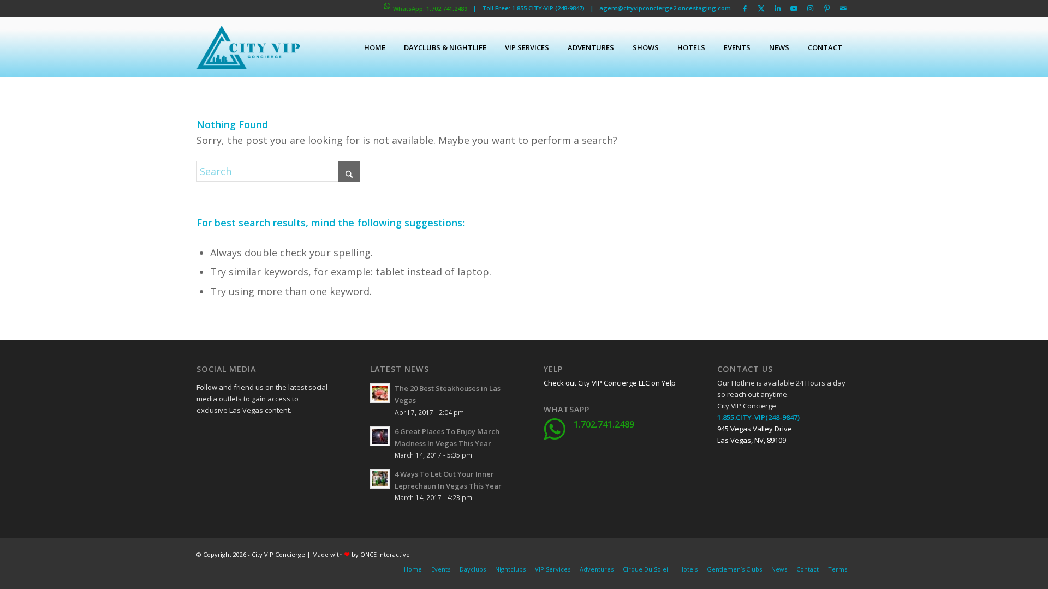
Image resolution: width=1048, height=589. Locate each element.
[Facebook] (204, 435)
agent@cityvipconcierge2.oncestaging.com (665, 8)
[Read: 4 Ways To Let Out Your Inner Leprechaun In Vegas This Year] (380, 479)
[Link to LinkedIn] (777, 8)
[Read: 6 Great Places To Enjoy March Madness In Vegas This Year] (380, 436)
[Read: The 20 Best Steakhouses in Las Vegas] (380, 393)
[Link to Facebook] (745, 8)
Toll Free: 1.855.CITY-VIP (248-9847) (533, 8)
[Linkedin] (286, 435)
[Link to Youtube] (794, 8)
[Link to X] (761, 8)
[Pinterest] (259, 462)
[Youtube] (204, 462)
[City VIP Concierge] (248, 47)
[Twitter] (232, 435)
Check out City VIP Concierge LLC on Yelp (610, 383)
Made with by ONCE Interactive (361, 554)
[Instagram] (232, 462)
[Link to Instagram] (810, 8)
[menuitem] (374, 47)
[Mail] (286, 462)
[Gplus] (259, 435)
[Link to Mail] (843, 8)
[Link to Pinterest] (827, 8)
